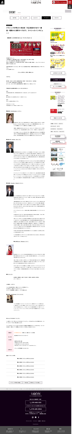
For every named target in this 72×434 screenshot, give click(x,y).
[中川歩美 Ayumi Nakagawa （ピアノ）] (10, 254)
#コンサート (61, 123)
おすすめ (14, 17)
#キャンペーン (56, 131)
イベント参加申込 (58, 86)
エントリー (35, 17)
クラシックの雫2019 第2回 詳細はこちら (25, 72)
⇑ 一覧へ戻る (25, 382)
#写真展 (52, 123)
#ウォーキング (62, 131)
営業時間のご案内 (43, 413)
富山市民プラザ (36, 2)
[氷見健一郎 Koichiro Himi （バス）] (10, 152)
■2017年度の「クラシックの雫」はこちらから (25, 358)
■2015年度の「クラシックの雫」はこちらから (25, 362)
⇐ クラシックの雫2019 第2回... (15, 382)
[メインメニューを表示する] (70, 2)
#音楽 (52, 131)
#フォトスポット (59, 128)
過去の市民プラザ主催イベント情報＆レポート (58, 142)
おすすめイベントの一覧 (57, 73)
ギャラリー (57, 17)
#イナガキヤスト (53, 128)
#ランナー (56, 123)
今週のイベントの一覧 (58, 118)
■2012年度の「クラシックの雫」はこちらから (25, 373)
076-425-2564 (36, 409)
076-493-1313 (36, 402)
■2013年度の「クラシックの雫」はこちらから (25, 369)
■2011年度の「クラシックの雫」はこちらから (25, 377)
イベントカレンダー (57, 137)
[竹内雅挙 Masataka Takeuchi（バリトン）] (10, 195)
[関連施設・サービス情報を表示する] (2, 2)
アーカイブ (46, 17)
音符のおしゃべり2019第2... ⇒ (35, 382)
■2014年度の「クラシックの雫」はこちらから (25, 366)
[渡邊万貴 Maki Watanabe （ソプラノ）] (10, 122)
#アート (58, 126)
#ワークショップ (53, 126)
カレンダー (25, 17)
